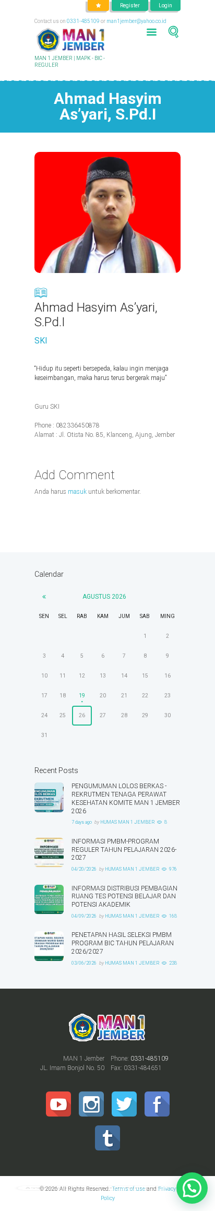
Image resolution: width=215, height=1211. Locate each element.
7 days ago (81, 822)
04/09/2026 (84, 916)
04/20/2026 (84, 869)
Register (130, 5)
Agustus (104, 596)
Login (165, 5)
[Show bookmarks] (98, 5)
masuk (77, 491)
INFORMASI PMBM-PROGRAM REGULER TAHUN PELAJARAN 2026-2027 (123, 850)
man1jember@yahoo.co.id (136, 21)
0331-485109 (83, 21)
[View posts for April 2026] (44, 596)
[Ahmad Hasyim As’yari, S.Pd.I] (107, 212)
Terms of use (128, 1188)
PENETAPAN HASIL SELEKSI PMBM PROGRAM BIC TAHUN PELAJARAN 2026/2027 (122, 943)
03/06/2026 (84, 963)
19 (82, 695)
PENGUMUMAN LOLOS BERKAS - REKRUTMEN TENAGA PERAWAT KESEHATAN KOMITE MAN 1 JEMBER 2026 (125, 798)
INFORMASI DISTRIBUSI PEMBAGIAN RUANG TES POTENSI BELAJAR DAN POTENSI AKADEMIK (124, 897)
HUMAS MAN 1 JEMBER (127, 822)
